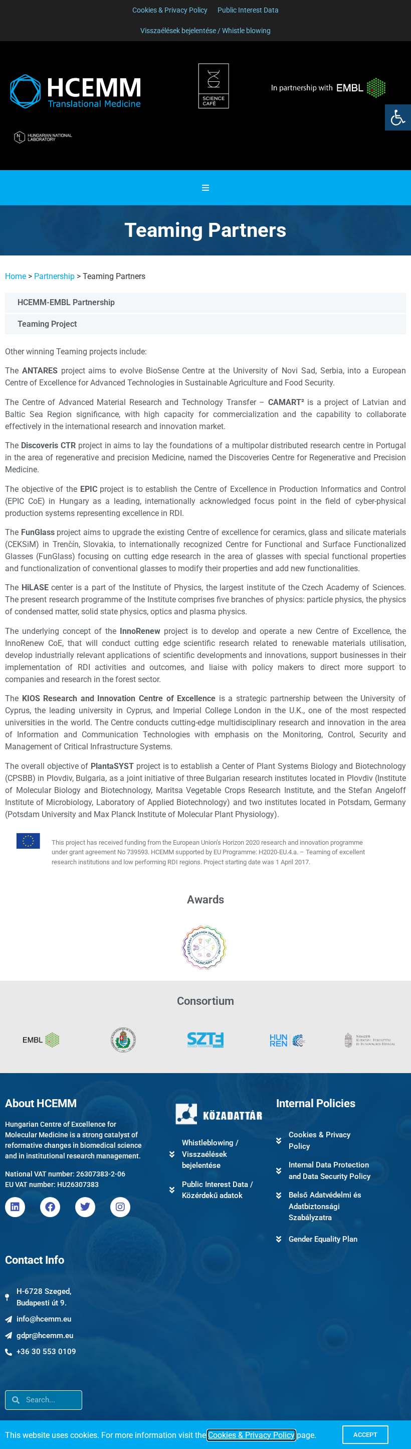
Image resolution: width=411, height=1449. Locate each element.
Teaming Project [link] (47, 324)
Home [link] (15, 276)
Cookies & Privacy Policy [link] (251, 1435)
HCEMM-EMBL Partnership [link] (66, 302)
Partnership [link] (54, 276)
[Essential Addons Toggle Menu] (205, 187)
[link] (398, 117)
